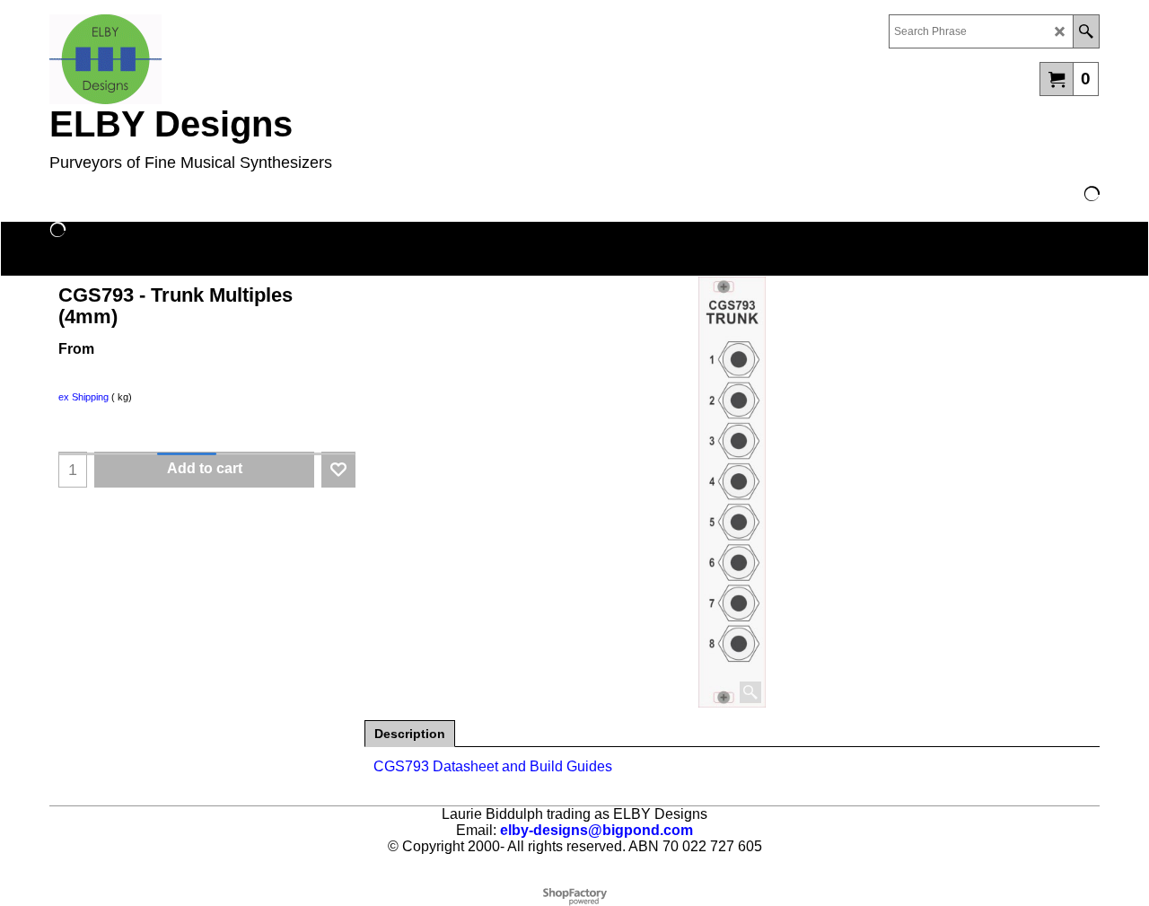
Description (409, 733)
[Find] (1086, 31)
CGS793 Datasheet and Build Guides (492, 766)
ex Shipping (83, 396)
